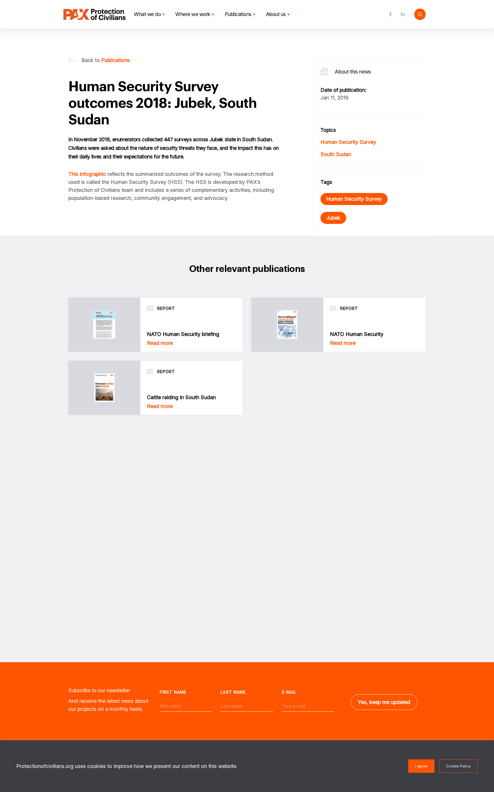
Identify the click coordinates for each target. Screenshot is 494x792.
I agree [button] (421, 766)
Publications (238, 14)
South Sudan (335, 154)
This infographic (87, 174)
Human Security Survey (348, 142)
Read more (160, 343)
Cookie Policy (458, 766)
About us (276, 14)
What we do (147, 14)
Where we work (192, 14)
